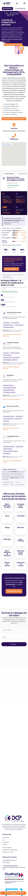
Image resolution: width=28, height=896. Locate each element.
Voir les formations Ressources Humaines (11, 428)
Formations (5, 837)
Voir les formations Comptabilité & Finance (12, 461)
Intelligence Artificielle (13, 342)
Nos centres (5, 842)
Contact (4, 844)
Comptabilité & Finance (13, 436)
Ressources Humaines (13, 406)
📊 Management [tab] (22, 173)
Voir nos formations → (11, 269)
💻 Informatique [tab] (9, 173)
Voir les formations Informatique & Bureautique (12, 335)
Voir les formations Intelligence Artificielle (11, 367)
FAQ (3, 840)
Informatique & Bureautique (14, 312)
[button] (17, 3)
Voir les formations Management (11, 399)
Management (10, 375)
